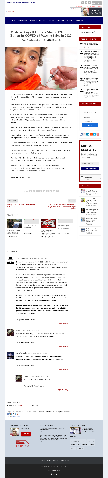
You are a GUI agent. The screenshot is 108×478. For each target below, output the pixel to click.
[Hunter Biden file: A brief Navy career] (31, 219)
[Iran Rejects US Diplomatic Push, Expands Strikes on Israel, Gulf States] (83, 200)
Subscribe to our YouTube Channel (89, 7)
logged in (20, 405)
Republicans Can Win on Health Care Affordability (92, 220)
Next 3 (73, 448)
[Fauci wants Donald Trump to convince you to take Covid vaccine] (65, 219)
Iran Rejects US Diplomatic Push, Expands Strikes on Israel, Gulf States (91, 53)
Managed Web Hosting (54, 470)
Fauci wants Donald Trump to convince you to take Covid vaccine (65, 227)
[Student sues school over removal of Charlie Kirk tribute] (83, 210)
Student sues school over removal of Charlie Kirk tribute (92, 211)
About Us (79, 20)
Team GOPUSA (64, 460)
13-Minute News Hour (37, 20)
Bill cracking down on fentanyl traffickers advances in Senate (13, 232)
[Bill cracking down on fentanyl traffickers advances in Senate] (14, 223)
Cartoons (60, 20)
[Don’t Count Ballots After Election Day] (83, 230)
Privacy (49, 460)
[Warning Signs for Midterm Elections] (83, 191)
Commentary (23, 20)
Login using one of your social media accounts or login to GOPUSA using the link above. (39, 412)
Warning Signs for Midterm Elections (91, 43)
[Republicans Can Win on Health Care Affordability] (83, 219)
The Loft (70, 20)
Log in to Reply (62, 323)
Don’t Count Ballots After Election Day (92, 229)
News (13, 20)
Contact (43, 460)
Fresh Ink (51, 20)
